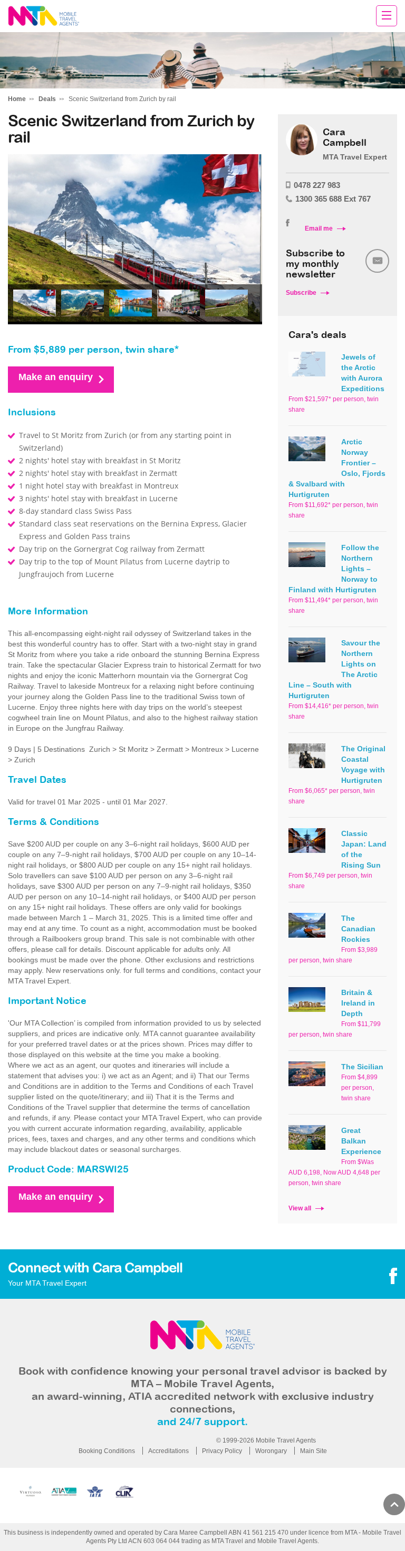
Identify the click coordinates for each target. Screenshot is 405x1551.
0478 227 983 (317, 185)
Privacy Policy (222, 1451)
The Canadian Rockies (358, 928)
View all (299, 1208)
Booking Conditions (107, 1451)
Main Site (313, 1451)
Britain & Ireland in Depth (358, 1003)
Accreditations (168, 1451)
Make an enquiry (55, 377)
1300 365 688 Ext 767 (333, 198)
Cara (43, 16)
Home (17, 99)
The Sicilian (362, 1066)
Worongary (271, 1451)
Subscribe (301, 292)
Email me (319, 228)
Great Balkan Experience (361, 1141)
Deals (47, 99)
